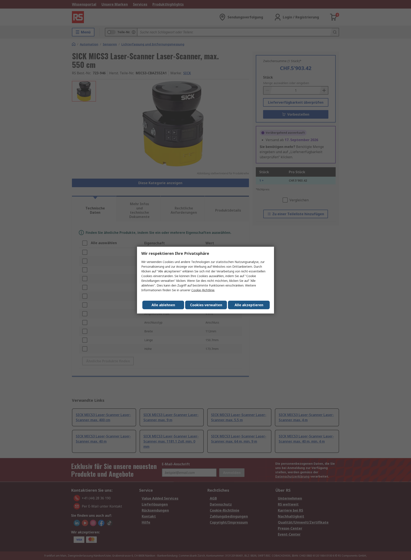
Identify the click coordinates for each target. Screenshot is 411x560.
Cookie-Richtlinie (202, 290)
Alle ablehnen (163, 305)
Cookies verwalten (206, 305)
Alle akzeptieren (249, 305)
